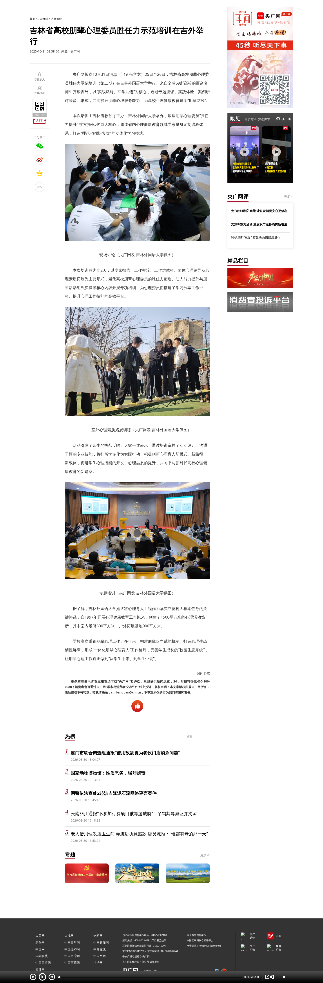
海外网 (40, 969)
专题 (70, 854)
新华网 (40, 942)
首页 (32, 19)
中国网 (40, 949)
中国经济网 (72, 949)
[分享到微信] (40, 146)
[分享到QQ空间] (40, 173)
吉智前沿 (56, 19)
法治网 (98, 963)
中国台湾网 (72, 956)
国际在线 (41, 956)
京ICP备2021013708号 (134, 951)
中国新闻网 (101, 942)
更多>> (205, 855)
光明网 (98, 936)
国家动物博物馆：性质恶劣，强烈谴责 (108, 773)
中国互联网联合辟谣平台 (200, 940)
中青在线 (99, 949)
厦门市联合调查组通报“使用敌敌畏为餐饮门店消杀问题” (125, 753)
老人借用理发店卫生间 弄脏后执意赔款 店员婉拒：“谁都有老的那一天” (139, 834)
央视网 (69, 936)
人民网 (40, 936)
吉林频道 (43, 19)
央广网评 (238, 196)
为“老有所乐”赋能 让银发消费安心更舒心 (259, 210)
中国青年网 (72, 942)
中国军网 (99, 956)
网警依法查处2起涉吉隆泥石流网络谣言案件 (114, 793)
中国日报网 (43, 963)
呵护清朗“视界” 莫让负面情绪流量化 (255, 237)
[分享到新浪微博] (40, 160)
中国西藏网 (72, 963)
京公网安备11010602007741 (162, 951)
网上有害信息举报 (196, 935)
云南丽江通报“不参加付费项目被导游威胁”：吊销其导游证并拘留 (134, 813)
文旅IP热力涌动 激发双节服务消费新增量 (259, 224)
